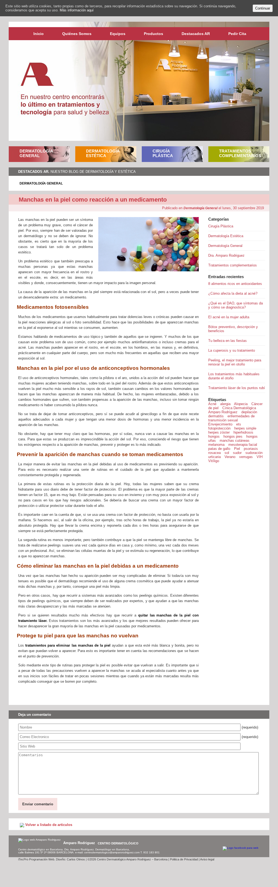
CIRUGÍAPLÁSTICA (163, 153)
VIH (260, 457)
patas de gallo (219, 449)
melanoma (216, 445)
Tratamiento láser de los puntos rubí (236, 388)
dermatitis (216, 416)
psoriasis (251, 449)
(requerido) (250, 727)
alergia (225, 404)
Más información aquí (77, 10)
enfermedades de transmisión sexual (231, 418)
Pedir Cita (237, 33)
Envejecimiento (220, 424)
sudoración (254, 453)
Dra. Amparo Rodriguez (226, 255)
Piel (237, 449)
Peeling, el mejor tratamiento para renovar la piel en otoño (234, 362)
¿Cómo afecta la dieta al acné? (232, 293)
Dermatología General (41, 183)
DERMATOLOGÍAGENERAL (36, 153)
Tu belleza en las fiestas (227, 341)
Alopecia (241, 404)
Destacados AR (196, 33)
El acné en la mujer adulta (228, 317)
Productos (153, 33)
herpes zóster (219, 432)
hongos (214, 436)
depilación (249, 412)
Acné (212, 404)
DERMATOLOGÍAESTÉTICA (103, 153)
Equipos (117, 33)
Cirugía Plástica (220, 226)
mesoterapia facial (242, 445)
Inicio (38, 33)
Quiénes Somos (76, 33)
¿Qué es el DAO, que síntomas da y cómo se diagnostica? (235, 305)
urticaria (214, 457)
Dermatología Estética (225, 236)
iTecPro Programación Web (36, 859)
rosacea (214, 453)
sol (227, 453)
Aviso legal (207, 859)
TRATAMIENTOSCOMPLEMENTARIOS (240, 153)
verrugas (246, 457)
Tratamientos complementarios (232, 265)
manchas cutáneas (234, 440)
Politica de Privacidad (184, 859)
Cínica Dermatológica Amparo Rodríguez (232, 410)
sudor (237, 453)
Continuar (262, 8)
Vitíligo (213, 461)
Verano (230, 457)
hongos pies (232, 436)
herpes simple (245, 428)
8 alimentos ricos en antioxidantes (235, 284)
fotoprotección (219, 428)
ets (238, 424)
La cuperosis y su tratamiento (231, 350)
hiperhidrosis (243, 432)
